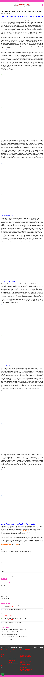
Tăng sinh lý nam (4, 596)
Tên (2, 562)
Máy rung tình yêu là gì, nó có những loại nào (9, 634)
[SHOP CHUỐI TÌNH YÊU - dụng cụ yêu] (22, 5)
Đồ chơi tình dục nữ (4, 587)
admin (10, 13)
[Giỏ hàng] (42, 5)
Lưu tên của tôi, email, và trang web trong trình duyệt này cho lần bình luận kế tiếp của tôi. (17, 576)
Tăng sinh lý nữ (4, 594)
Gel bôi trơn (3, 592)
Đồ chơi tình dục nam (5, 585)
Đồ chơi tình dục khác (5, 598)
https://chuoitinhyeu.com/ (24, 653)
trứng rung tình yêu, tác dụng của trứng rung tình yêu (11, 631)
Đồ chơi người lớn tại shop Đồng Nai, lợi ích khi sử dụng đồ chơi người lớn (14, 636)
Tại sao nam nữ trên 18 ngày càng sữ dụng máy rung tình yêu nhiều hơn (14, 629)
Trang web (2, 571)
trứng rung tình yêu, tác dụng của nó (8, 639)
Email (2, 566)
